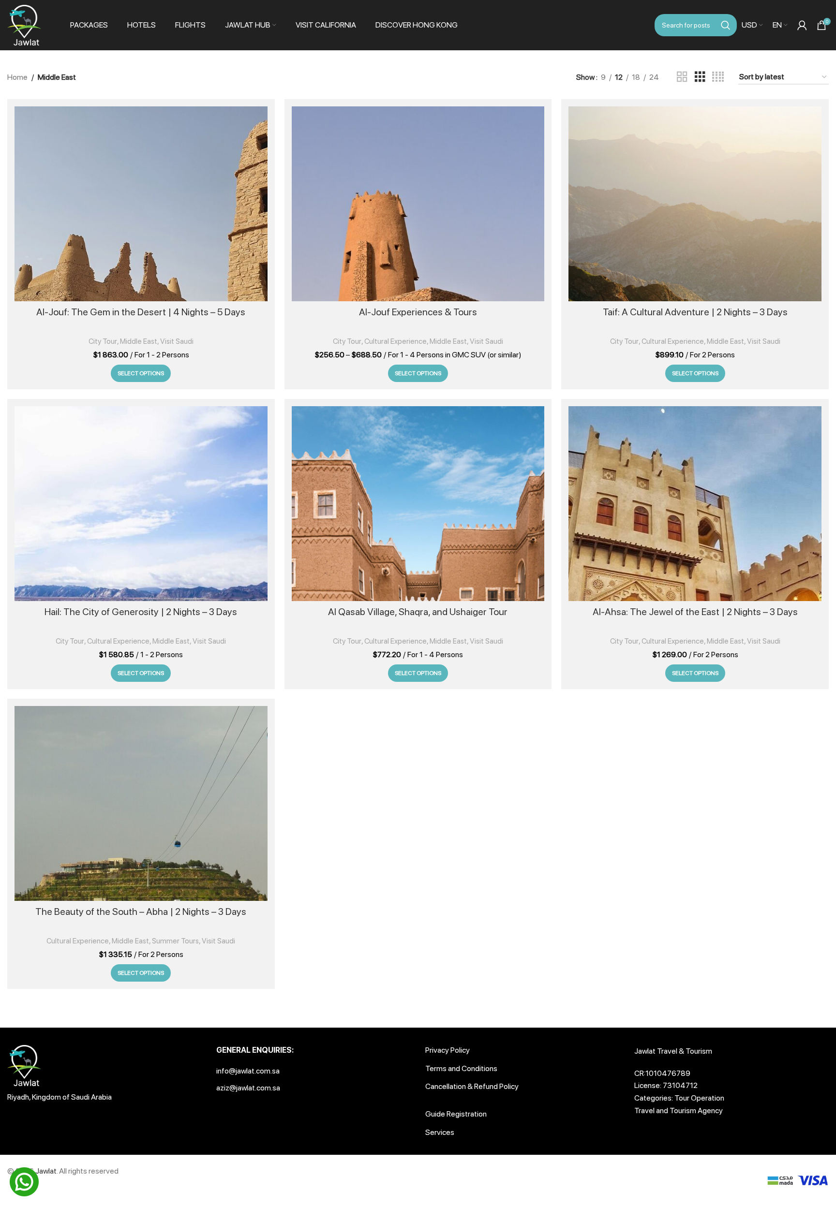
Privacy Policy (447, 1050)
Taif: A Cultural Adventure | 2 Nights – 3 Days (695, 312)
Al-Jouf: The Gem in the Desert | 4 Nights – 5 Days (140, 312)
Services (439, 1132)
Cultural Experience (395, 341)
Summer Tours (175, 941)
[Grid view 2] (682, 77)
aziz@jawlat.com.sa (248, 1087)
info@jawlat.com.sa (248, 1070)
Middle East (138, 341)
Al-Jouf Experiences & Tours (418, 312)
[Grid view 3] (700, 77)
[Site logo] (24, 24)
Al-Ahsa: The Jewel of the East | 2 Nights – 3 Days (695, 612)
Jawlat (46, 1171)
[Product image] (141, 203)
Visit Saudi (177, 341)
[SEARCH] (726, 25)
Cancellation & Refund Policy (472, 1086)
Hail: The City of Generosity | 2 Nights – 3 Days (141, 612)
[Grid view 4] (718, 77)
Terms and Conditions (461, 1068)
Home (17, 77)
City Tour (103, 341)
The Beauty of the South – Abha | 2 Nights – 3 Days (140, 911)
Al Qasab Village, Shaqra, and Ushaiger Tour (418, 612)
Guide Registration (456, 1113)
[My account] (802, 25)
